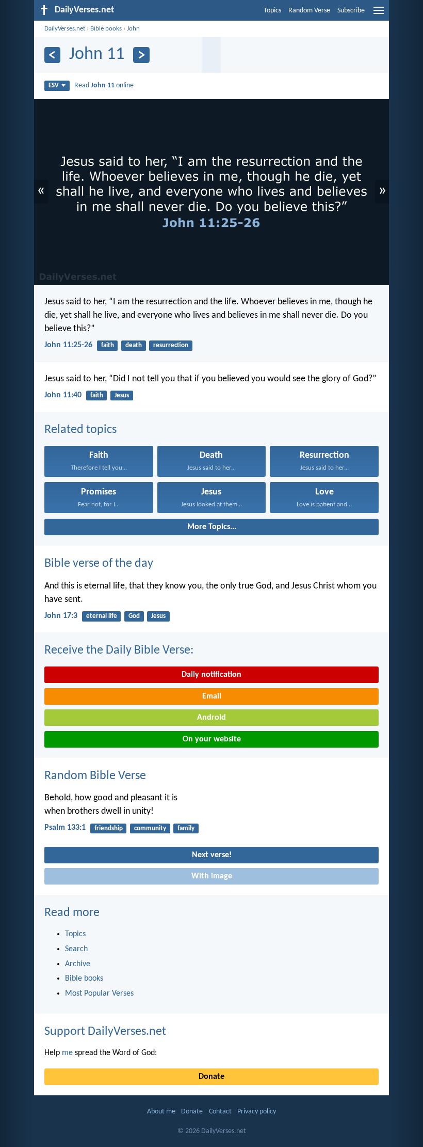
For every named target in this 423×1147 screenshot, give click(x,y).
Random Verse (309, 10)
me (67, 1053)
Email (211, 696)
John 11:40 (63, 395)
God (134, 616)
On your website (212, 739)
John (133, 28)
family (185, 828)
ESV (53, 85)
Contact (220, 1111)
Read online (104, 85)
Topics (272, 10)
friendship (108, 828)
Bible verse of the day (98, 563)
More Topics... (211, 527)
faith (107, 345)
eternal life (101, 616)
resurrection (170, 345)
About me (161, 1111)
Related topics (80, 430)
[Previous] (52, 55)
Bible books (106, 28)
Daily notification (211, 675)
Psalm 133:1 (65, 828)
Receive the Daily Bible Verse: (118, 650)
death (133, 345)
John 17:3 (60, 616)
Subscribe (351, 10)
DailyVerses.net (64, 28)
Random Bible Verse (95, 776)
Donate (211, 1077)
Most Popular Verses (99, 993)
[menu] (378, 14)
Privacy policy (256, 1111)
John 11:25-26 (68, 345)
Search (76, 949)
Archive (77, 964)
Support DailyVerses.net (105, 1032)
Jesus (122, 395)
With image (211, 876)
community (150, 828)
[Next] (141, 55)
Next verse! (212, 855)
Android (211, 718)
